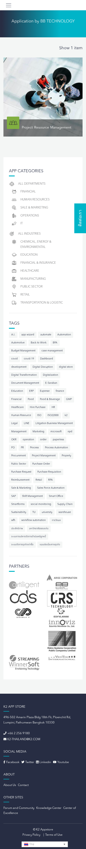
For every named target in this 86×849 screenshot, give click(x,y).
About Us (9, 785)
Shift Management (32, 496)
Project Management (43, 456)
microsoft (55, 431)
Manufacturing (33, 278)
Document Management (25, 383)
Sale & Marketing (34, 207)
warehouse (64, 512)
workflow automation (33, 520)
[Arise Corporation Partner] (62, 577)
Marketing (38, 431)
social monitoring (41, 504)
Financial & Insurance (38, 262)
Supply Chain (64, 504)
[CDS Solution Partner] (23, 597)
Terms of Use (53, 834)
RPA (50, 480)
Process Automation (56, 447)
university (47, 512)
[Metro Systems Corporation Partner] (62, 641)
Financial (28, 191)
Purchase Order (41, 464)
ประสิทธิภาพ (17, 528)
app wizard (27, 335)
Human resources (35, 199)
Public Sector (31, 286)
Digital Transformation (24, 375)
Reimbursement (20, 480)
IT (21, 223)
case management (52, 351)
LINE (26, 423)
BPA (55, 343)
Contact (23, 785)
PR (22, 447)
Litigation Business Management (54, 423)
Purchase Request (21, 472)
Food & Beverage (50, 399)
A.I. (13, 335)
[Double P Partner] (24, 613)
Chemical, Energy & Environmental (35, 244)
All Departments (31, 183)
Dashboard (46, 359)
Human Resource (21, 415)
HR (53, 407)
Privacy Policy (31, 834)
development (18, 367)
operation (28, 439)
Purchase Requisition (49, 472)
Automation (64, 335)
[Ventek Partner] (62, 658)
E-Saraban (51, 383)
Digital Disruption (43, 367)
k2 (66, 415)
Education (29, 254)
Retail (25, 294)
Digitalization (50, 375)
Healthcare (29, 270)
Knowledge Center (48, 808)
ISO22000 (52, 415)
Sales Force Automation (50, 488)
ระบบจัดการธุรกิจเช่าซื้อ (22, 544)
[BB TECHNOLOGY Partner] (62, 585)
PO (13, 447)
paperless (58, 439)
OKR (14, 439)
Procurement (18, 456)
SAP (13, 496)
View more (43, 97)
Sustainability (18, 512)
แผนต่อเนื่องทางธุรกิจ (50, 544)
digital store (66, 367)
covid (14, 359)
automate (45, 335)
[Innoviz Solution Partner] (62, 623)
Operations (29, 215)
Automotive (18, 343)
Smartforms (18, 504)
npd (70, 431)
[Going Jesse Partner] (62, 613)
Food (31, 399)
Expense (45, 391)
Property (66, 456)
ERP (31, 391)
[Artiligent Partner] (24, 585)
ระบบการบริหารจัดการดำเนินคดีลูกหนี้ (28, 536)
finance (60, 391)
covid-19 (29, 359)
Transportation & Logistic (41, 302)
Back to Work (39, 343)
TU (34, 512)
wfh (13, 520)
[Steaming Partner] (24, 658)
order (43, 439)
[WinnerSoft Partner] (24, 666)
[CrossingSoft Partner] (62, 599)
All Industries (29, 233)
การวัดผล (56, 520)
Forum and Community (18, 808)
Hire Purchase (37, 407)
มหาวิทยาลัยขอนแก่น (38, 528)
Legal (14, 423)
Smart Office (56, 496)
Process (34, 447)
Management (18, 431)
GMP (69, 399)
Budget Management (23, 351)
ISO (39, 415)
